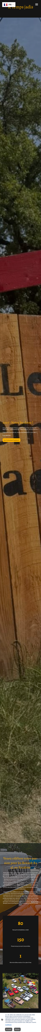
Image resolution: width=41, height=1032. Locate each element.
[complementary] (8, 4)
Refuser (17, 1029)
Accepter (8, 1029)
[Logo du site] (20, 11)
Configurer (8, 1025)
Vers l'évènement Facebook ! (11, 440)
